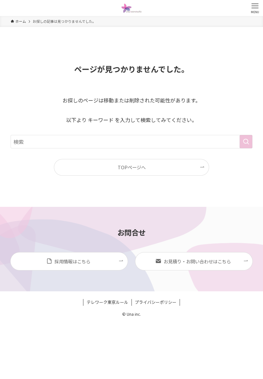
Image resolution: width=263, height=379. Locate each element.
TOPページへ (132, 167)
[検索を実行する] (246, 141)
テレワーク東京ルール (107, 302)
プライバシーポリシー (155, 302)
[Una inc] (131, 8)
